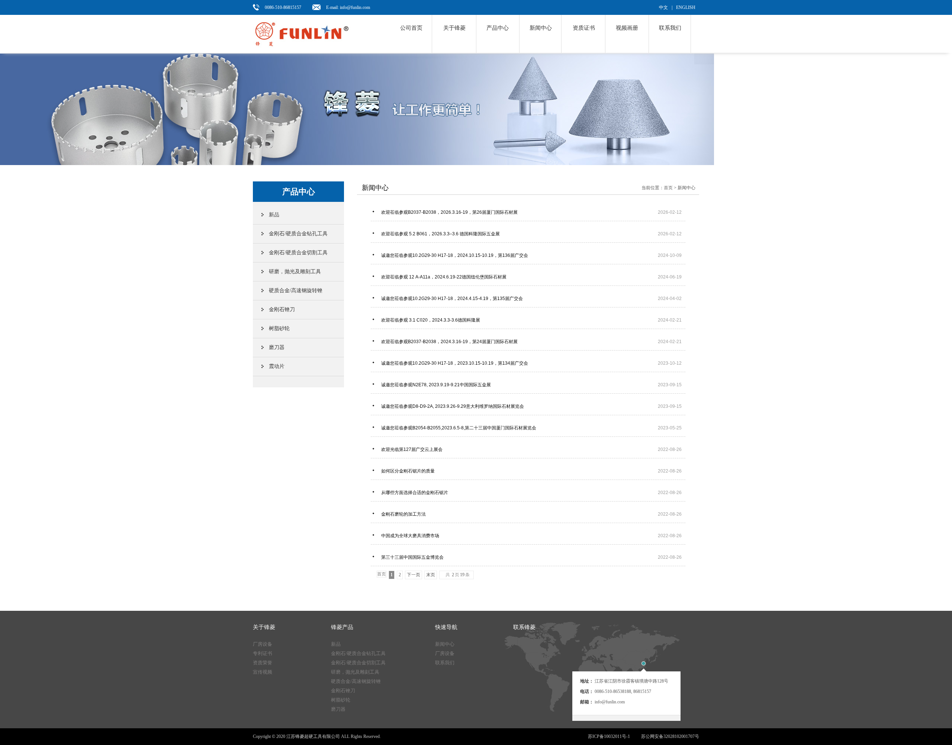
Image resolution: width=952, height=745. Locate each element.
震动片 (276, 366)
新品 (274, 214)
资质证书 (584, 28)
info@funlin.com (610, 701)
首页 (668, 187)
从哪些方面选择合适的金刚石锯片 (531, 492)
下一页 (413, 574)
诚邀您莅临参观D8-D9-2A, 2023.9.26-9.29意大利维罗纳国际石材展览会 (531, 406)
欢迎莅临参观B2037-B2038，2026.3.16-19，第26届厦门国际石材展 (531, 212)
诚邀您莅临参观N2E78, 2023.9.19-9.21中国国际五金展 (531, 384)
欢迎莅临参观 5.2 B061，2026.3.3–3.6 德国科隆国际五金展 (531, 233)
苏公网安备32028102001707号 (670, 736)
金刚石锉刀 (282, 309)
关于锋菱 (454, 28)
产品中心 (497, 28)
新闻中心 (541, 28)
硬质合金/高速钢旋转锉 (295, 290)
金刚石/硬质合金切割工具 (298, 252)
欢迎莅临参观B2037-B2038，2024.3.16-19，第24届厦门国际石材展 (531, 341)
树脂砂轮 (279, 328)
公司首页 (411, 28)
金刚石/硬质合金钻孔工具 (298, 233)
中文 (663, 7)
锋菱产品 (342, 627)
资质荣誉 (262, 662)
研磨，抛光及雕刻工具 (295, 271)
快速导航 (446, 627)
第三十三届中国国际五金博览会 (531, 557)
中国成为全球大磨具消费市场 (531, 535)
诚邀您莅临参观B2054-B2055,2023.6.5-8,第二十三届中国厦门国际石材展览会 (531, 427)
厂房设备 (262, 644)
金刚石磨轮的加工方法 (531, 514)
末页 (430, 574)
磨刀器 (276, 347)
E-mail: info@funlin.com (348, 7)
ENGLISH (685, 7)
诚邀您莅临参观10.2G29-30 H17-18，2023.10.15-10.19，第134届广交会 (531, 363)
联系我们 (670, 28)
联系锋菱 (524, 627)
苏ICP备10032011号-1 (609, 736)
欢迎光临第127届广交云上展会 (531, 449)
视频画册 (627, 28)
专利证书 (262, 653)
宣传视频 (262, 672)
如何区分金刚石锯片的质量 (531, 471)
